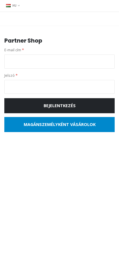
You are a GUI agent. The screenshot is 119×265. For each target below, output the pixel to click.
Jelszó (11, 75)
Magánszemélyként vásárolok (60, 124)
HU (14, 5)
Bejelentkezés (60, 105)
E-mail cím (14, 49)
